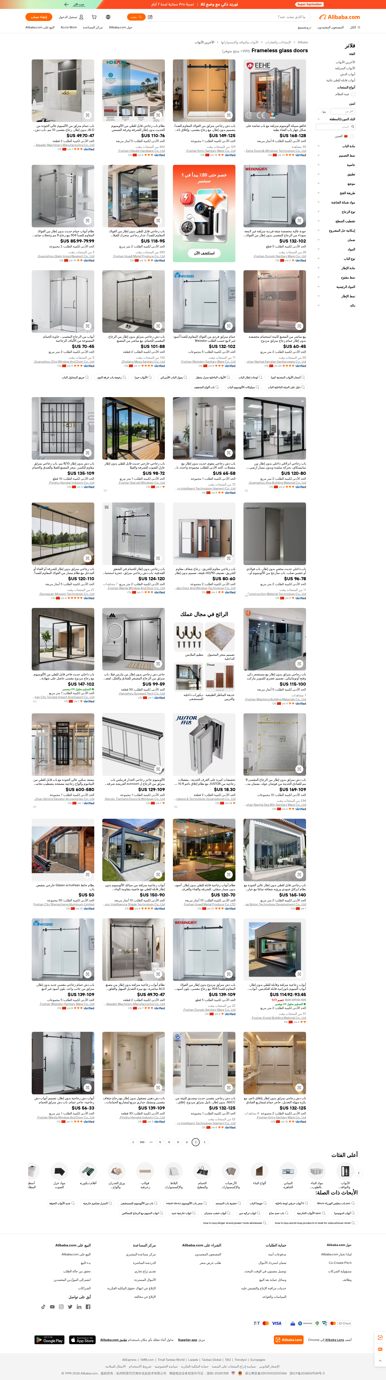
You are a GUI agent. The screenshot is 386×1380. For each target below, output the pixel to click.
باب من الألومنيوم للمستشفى (137, 1203)
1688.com (147, 1359)
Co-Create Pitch (340, 1263)
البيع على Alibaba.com (76, 1254)
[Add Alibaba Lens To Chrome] (289, 1339)
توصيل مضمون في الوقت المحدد (265, 1271)
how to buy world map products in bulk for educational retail (312, 1223)
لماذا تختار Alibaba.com (336, 1254)
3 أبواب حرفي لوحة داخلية (289, 1203)
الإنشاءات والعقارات (278, 42)
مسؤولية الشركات (340, 1271)
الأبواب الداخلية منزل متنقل (211, 377)
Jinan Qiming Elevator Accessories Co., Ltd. (64, 799)
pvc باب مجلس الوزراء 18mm (333, 1203)
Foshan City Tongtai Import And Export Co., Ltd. (63, 697)
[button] (150, 17)
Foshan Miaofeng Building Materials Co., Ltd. (275, 699)
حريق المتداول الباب (73, 377)
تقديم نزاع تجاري (145, 1271)
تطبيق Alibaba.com (113, 1340)
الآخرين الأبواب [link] (204, 42)
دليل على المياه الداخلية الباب (284, 387)
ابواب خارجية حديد (181, 1213)
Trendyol (241, 1359)
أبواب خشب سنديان (215, 1213)
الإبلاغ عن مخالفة (145, 1296)
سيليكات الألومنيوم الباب (241, 387)
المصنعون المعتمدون (208, 1254)
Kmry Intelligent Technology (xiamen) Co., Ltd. (204, 488)
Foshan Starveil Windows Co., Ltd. (141, 482)
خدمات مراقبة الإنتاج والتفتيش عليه (263, 1288)
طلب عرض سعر (210, 1263)
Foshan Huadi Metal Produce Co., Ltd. (139, 256)
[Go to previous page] (205, 1142)
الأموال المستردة (145, 1280)
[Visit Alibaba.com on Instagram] (61, 1306)
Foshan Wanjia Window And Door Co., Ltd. (136, 588)
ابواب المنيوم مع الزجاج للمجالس (140, 1213)
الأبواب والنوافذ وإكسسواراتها (239, 42)
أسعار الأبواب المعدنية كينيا (285, 377)
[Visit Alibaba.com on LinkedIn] (79, 1306)
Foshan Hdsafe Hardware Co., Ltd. (141, 151)
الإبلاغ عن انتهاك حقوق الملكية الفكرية (131, 1288)
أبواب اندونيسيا (342, 1213)
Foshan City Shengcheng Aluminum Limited (63, 904)
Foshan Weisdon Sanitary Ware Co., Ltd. (208, 361)
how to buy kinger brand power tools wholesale (232, 1223)
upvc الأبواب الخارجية (309, 1213)
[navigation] (335, 593)
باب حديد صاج (276, 1213)
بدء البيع (86, 1263)
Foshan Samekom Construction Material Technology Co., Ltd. (274, 594)
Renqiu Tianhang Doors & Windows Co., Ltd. (135, 799)
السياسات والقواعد (274, 1296)
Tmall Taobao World (171, 1359)
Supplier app (187, 1340)
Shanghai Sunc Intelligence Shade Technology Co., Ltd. (133, 904)
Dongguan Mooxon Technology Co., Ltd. (66, 594)
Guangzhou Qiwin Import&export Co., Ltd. (65, 256)
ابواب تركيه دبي (247, 1213)
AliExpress (129, 1359)
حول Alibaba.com (339, 1245)
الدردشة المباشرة (144, 1263)
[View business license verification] (233, 1373)
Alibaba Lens (334, 1340)
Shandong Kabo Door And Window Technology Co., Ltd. (204, 588)
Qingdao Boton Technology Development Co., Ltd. (274, 904)
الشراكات (84, 1288)
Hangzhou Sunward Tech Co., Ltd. (142, 693)
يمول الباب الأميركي (171, 377)
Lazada (193, 1359)
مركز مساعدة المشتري (141, 1254)
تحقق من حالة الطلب (77, 1271)
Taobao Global (211, 1359)
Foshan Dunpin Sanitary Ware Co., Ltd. (280, 256)
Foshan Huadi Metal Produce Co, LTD (209, 904)
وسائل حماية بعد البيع (272, 1280)
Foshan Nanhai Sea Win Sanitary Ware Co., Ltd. (274, 804)
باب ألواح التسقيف (204, 387)
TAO (228, 1359)
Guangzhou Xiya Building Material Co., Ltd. (277, 482)
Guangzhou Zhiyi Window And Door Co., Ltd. (64, 361)
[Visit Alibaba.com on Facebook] (88, 1306)
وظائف (347, 1280)
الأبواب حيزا (141, 377)
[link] (380, 1337)
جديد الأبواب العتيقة (59, 1203)
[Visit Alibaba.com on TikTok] (43, 1306)
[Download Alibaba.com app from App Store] (82, 1339)
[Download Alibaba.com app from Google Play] (49, 1339)
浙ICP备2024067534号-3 (307, 1373)
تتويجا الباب (256, 1203)
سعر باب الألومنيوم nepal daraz (184, 1203)
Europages (257, 1359)
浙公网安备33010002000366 (266, 1373)
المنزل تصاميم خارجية (95, 1203)
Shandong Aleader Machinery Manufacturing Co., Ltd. (63, 145)
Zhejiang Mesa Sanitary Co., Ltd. (143, 361)
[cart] (93, 17)
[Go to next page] (133, 1142)
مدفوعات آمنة (277, 1254)
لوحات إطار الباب (248, 377)
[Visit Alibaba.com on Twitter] (70, 1306)
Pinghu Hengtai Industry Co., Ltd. (71, 482)
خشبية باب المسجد (226, 1203)
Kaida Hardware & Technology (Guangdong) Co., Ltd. (204, 799)
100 (142, 1142)
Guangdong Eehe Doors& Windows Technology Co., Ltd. (274, 151)
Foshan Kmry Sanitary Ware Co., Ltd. (210, 151)
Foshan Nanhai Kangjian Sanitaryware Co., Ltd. (274, 361)
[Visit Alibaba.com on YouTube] (52, 1306)
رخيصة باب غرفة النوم (109, 377)
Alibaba (303, 42)
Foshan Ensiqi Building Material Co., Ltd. (278, 1018)
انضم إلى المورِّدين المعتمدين (72, 1280)
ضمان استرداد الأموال (272, 1263)
